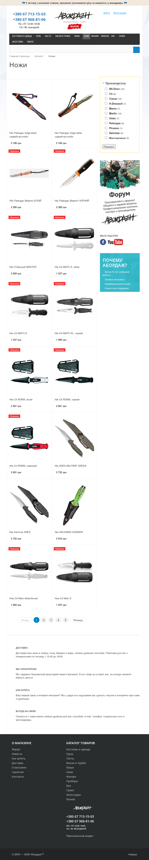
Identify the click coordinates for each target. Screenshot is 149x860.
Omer (114, 118)
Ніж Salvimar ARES (20, 532)
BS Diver (116, 89)
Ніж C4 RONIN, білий (20, 399)
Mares (114, 108)
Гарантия (18, 772)
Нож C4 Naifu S (63, 598)
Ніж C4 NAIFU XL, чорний (69, 333)
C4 (112, 94)
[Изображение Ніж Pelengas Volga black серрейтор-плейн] (29, 105)
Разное (70, 799)
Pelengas (116, 123)
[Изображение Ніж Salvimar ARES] (29, 504)
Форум (74, 26)
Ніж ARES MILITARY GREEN (70, 465)
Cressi (115, 98)
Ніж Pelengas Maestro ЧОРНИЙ (72, 200)
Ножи (69, 772)
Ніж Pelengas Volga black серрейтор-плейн (23, 134)
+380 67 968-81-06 (29, 19)
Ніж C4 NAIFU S (18, 333)
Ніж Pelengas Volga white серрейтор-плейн (68, 134)
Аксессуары (73, 794)
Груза (69, 754)
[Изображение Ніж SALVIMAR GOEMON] (74, 504)
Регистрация (119, 12)
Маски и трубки (76, 763)
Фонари (71, 776)
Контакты (18, 776)
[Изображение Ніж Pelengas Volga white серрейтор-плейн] (74, 105)
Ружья (70, 767)
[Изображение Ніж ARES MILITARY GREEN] (74, 438)
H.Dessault (117, 103)
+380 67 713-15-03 (29, 14)
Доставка (17, 763)
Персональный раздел (79, 835)
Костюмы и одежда (78, 749)
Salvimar (116, 133)
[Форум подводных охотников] (120, 193)
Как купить (18, 758)
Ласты (70, 758)
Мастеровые (119, 138)
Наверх (132, 854)
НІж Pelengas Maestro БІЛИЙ (25, 200)
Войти (107, 12)
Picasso (115, 128)
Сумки (70, 790)
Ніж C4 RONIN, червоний (23, 465)
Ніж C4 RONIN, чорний (67, 399)
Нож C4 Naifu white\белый (23, 598)
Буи (68, 785)
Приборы (72, 781)
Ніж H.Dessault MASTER (22, 267)
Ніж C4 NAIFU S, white (67, 267)
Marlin (115, 113)
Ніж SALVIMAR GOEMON (69, 532)
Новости (17, 754)
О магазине (19, 767)
